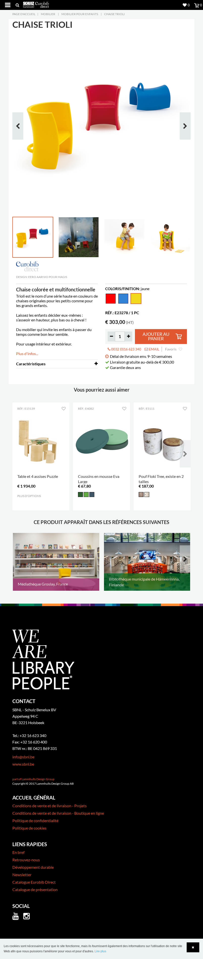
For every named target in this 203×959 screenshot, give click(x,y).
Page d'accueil (23, 14)
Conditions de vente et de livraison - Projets (49, 805)
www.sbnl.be (23, 764)
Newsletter (21, 874)
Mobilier (48, 14)
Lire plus (100, 951)
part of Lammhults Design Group (33, 779)
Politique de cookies (29, 828)
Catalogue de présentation (35, 889)
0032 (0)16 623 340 (125, 349)
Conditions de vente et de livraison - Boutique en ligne (58, 813)
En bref (18, 852)
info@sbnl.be (23, 756)
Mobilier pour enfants (79, 14)
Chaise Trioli (114, 14)
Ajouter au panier (156, 336)
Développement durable (33, 867)
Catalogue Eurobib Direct (34, 882)
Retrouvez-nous (26, 859)
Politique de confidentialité (35, 820)
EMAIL (153, 349)
